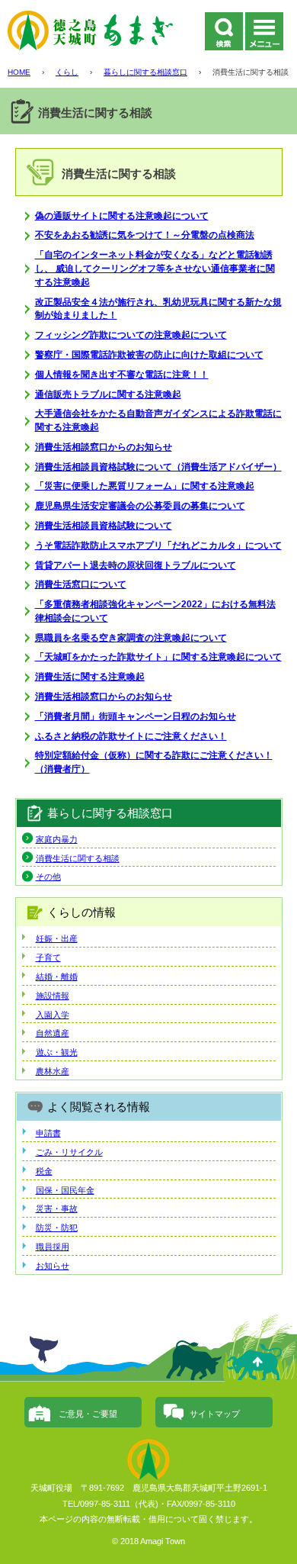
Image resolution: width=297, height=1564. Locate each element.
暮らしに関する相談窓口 (145, 72)
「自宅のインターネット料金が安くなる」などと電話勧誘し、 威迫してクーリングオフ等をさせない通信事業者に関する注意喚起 (155, 268)
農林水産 (52, 1071)
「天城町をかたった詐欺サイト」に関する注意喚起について (158, 657)
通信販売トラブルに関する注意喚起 (108, 394)
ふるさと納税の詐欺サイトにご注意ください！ (131, 736)
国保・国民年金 (65, 1190)
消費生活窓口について (80, 584)
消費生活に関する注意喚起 (90, 676)
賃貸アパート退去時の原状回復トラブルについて (135, 565)
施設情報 (52, 995)
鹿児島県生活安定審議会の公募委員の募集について (140, 505)
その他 (48, 876)
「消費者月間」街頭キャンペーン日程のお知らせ (135, 716)
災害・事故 (57, 1208)
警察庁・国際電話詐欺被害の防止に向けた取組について (149, 354)
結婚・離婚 (57, 976)
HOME (19, 72)
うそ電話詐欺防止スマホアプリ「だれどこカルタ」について (158, 545)
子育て (48, 957)
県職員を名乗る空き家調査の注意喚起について (131, 637)
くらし (67, 72)
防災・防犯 (57, 1227)
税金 (44, 1171)
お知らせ (52, 1265)
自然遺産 (52, 1033)
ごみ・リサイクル (69, 1152)
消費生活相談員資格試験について (103, 525)
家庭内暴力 (57, 839)
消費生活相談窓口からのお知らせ (103, 447)
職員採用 (52, 1246)
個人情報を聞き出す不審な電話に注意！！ (122, 374)
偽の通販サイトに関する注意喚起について (122, 216)
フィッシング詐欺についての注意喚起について (131, 335)
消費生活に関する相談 (78, 858)
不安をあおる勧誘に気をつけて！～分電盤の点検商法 (144, 235)
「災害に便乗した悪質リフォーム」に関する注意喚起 (144, 486)
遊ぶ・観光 (57, 1052)
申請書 (48, 1133)
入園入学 (52, 1014)
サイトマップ (215, 1413)
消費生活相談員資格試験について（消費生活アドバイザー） (158, 467)
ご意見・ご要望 (88, 1413)
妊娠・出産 (57, 938)
